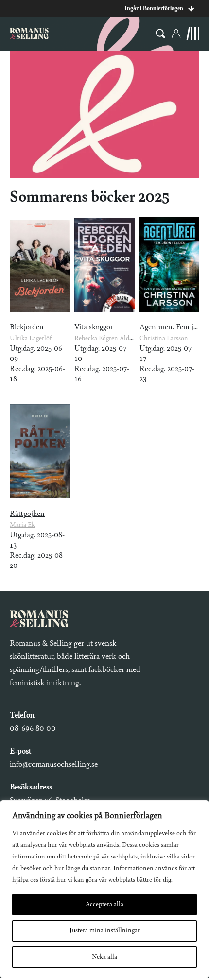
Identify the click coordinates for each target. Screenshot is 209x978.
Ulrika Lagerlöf (31, 338)
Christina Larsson (163, 338)
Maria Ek (22, 525)
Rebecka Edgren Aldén (105, 338)
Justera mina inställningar (105, 930)
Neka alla (104, 957)
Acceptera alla (104, 904)
